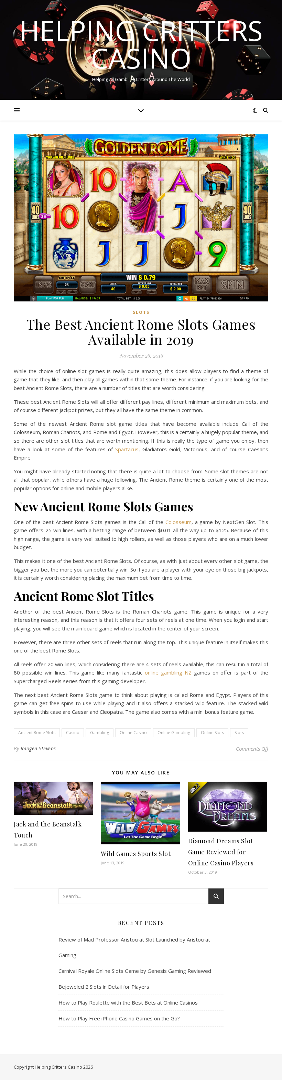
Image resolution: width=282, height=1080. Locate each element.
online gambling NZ (168, 672)
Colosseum (178, 521)
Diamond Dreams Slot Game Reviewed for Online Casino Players (221, 852)
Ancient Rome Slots (36, 733)
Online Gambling (174, 733)
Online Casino (133, 733)
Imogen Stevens (38, 748)
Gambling (99, 733)
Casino (72, 733)
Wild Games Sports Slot (136, 854)
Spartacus (127, 449)
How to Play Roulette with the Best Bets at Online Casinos (128, 1002)
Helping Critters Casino (141, 44)
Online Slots (212, 733)
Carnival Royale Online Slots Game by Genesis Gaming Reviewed (134, 970)
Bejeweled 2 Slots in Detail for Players (103, 986)
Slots (141, 312)
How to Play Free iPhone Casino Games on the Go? (119, 1018)
